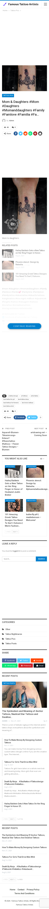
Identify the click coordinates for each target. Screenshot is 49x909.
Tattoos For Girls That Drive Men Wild (20, 762)
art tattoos (24, 396)
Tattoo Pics (8, 95)
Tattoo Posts (11, 643)
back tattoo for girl (9, 399)
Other (7, 629)
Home (12, 890)
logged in (16, 551)
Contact (21, 890)
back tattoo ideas (23, 399)
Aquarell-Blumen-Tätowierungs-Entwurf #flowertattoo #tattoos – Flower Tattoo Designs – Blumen (10, 441)
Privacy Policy (33, 890)
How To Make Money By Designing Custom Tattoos (24, 847)
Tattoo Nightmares (13, 634)
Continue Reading (24, 326)
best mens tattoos (27, 402)
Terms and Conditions (24, 893)
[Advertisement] (24, 38)
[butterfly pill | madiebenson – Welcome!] (35, 505)
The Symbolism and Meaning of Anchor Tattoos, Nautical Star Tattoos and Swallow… (22, 714)
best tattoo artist (8, 406)
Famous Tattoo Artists (24, 905)
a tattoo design (13, 396)
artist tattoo (34, 396)
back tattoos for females (11, 402)
